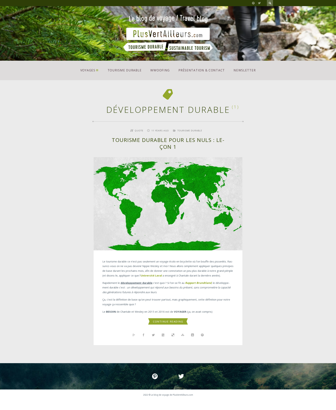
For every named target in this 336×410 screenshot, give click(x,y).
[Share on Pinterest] (202, 335)
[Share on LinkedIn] (192, 335)
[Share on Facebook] (143, 335)
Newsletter (245, 70)
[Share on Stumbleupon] (183, 335)
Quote (139, 130)
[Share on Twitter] (153, 335)
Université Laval (151, 275)
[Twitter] (259, 3)
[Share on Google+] (134, 335)
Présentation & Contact (201, 70)
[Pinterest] (253, 3)
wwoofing (160, 70)
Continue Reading (168, 321)
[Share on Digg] (163, 335)
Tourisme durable (125, 70)
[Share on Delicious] (173, 335)
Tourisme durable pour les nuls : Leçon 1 (168, 143)
